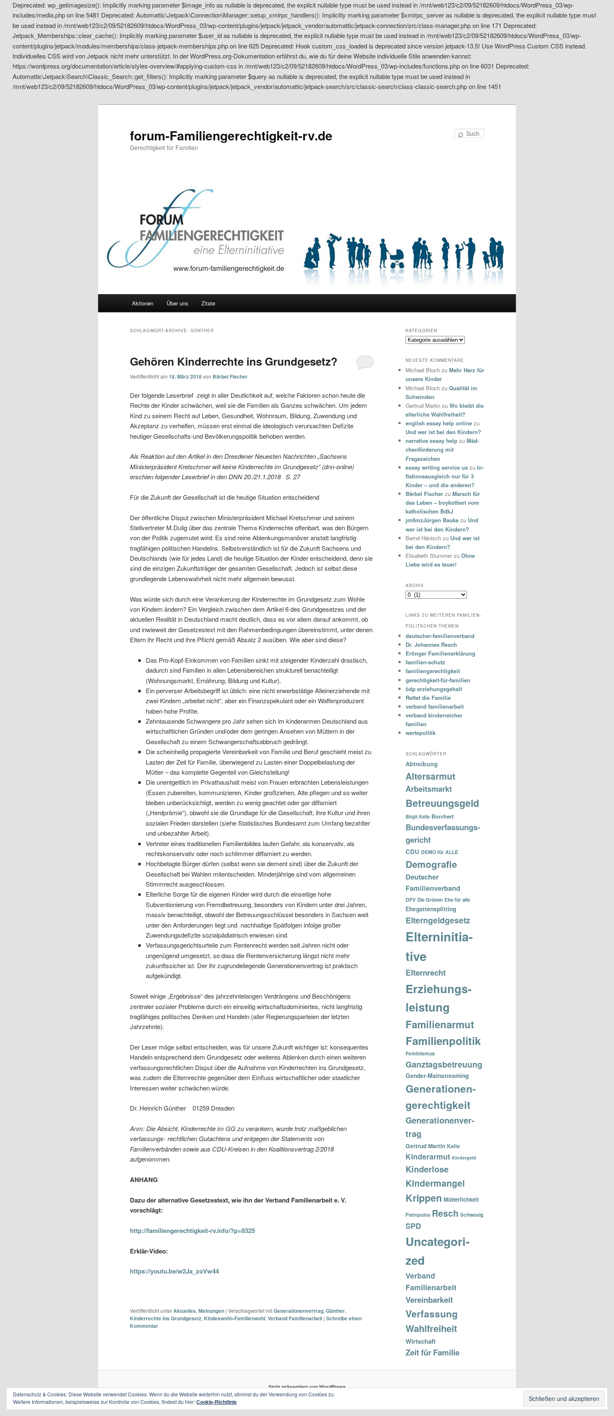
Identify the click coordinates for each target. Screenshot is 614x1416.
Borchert (442, 816)
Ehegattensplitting (431, 909)
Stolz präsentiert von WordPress (307, 1387)
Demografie (431, 864)
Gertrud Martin (425, 1146)
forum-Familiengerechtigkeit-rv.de (231, 135)
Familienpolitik (443, 1040)
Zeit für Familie (432, 1352)
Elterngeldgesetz (438, 920)
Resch (445, 1213)
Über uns (177, 303)
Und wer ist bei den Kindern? (443, 432)
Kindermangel (435, 1183)
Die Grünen (430, 899)
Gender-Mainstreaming (437, 1075)
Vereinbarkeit (429, 1299)
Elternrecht (426, 972)
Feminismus (420, 1053)
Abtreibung (422, 764)
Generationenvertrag (298, 1310)
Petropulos (418, 1214)
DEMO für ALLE (439, 852)
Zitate (208, 303)
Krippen (424, 1198)
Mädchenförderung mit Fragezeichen (442, 449)
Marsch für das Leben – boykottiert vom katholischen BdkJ (443, 502)
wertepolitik (421, 733)
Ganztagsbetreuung (444, 1064)
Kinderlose (427, 1169)
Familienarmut (440, 1024)
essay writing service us (437, 467)
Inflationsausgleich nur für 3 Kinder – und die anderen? (445, 476)
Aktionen (142, 303)
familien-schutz (425, 662)
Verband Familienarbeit (295, 1318)
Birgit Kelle (418, 816)
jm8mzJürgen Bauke (432, 520)
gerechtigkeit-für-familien (438, 680)
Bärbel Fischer (230, 376)
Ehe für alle (457, 899)
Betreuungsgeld (442, 803)
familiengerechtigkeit (433, 671)
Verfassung (432, 1313)
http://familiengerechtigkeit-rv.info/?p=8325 (192, 1230)
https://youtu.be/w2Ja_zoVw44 (174, 1271)
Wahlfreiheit (431, 1328)
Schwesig (471, 1214)
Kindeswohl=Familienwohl (234, 1318)
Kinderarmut (428, 1156)
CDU (412, 851)
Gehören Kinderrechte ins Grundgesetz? (233, 361)
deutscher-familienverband (440, 636)
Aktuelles (184, 1310)
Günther (335, 1310)
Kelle (453, 1146)
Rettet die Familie (428, 698)
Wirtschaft (421, 1341)
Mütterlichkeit (461, 1199)
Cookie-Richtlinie (216, 1402)
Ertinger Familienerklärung (440, 653)
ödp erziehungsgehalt (434, 689)
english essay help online (439, 423)
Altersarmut (430, 776)
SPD (413, 1225)
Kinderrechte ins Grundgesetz (165, 1318)
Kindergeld (464, 1157)
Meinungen (211, 1310)
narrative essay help (431, 441)
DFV (411, 899)
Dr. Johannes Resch (431, 644)
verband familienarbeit (435, 706)
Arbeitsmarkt (429, 788)
